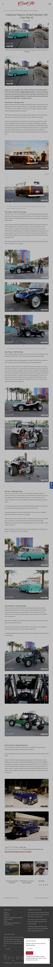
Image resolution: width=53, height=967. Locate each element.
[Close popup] (48, 940)
